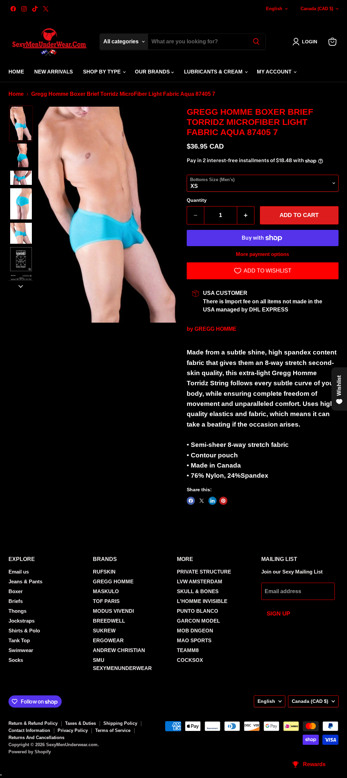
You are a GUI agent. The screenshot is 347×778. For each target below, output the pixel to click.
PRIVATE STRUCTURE (204, 572)
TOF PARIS (106, 601)
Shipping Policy (120, 723)
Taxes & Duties (80, 723)
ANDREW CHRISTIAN (119, 650)
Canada (317, 8)
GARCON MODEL (198, 621)
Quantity (197, 200)
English (274, 8)
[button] (306, 42)
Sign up (278, 613)
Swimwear (20, 650)
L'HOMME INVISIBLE (202, 601)
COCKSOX (190, 660)
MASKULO (106, 591)
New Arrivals (53, 71)
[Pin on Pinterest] (223, 501)
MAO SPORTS (194, 640)
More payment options (262, 254)
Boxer (15, 591)
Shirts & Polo (24, 630)
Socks (15, 660)
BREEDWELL (109, 621)
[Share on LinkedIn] (212, 501)
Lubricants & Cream (214, 71)
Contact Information (29, 730)
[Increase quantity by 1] (245, 215)
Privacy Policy (73, 730)
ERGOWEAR (108, 640)
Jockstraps (21, 621)
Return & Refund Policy (33, 723)
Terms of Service (112, 730)
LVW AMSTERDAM (199, 581)
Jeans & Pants (25, 581)
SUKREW (104, 630)
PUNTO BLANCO (197, 611)
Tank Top (19, 640)
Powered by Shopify (29, 751)
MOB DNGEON (195, 630)
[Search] (256, 41)
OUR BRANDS (153, 71)
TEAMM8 (188, 650)
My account (275, 71)
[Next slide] (20, 285)
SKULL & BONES (198, 591)
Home (16, 71)
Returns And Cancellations (36, 737)
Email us (18, 572)
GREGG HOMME (216, 329)
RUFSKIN (104, 572)
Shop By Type (102, 71)
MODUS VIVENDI (113, 611)
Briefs (15, 601)
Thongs (17, 611)
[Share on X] (202, 501)
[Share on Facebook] (191, 501)
